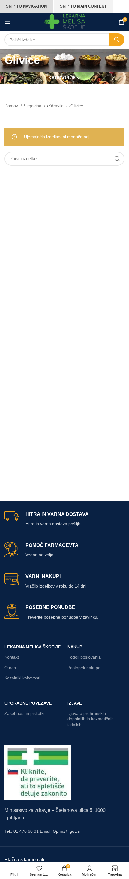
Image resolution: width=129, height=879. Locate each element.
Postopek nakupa (84, 667)
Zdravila (56, 105)
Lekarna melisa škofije (32, 646)
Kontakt (11, 657)
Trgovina (34, 105)
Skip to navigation (26, 6)
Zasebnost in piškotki (24, 713)
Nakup (75, 646)
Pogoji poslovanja (84, 657)
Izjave (75, 703)
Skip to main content (83, 6)
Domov (11, 105)
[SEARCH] (116, 39)
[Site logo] (65, 21)
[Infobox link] (64, 519)
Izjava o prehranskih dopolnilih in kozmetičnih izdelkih (91, 719)
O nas (10, 667)
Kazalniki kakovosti (22, 677)
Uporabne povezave (28, 703)
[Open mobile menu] (8, 22)
